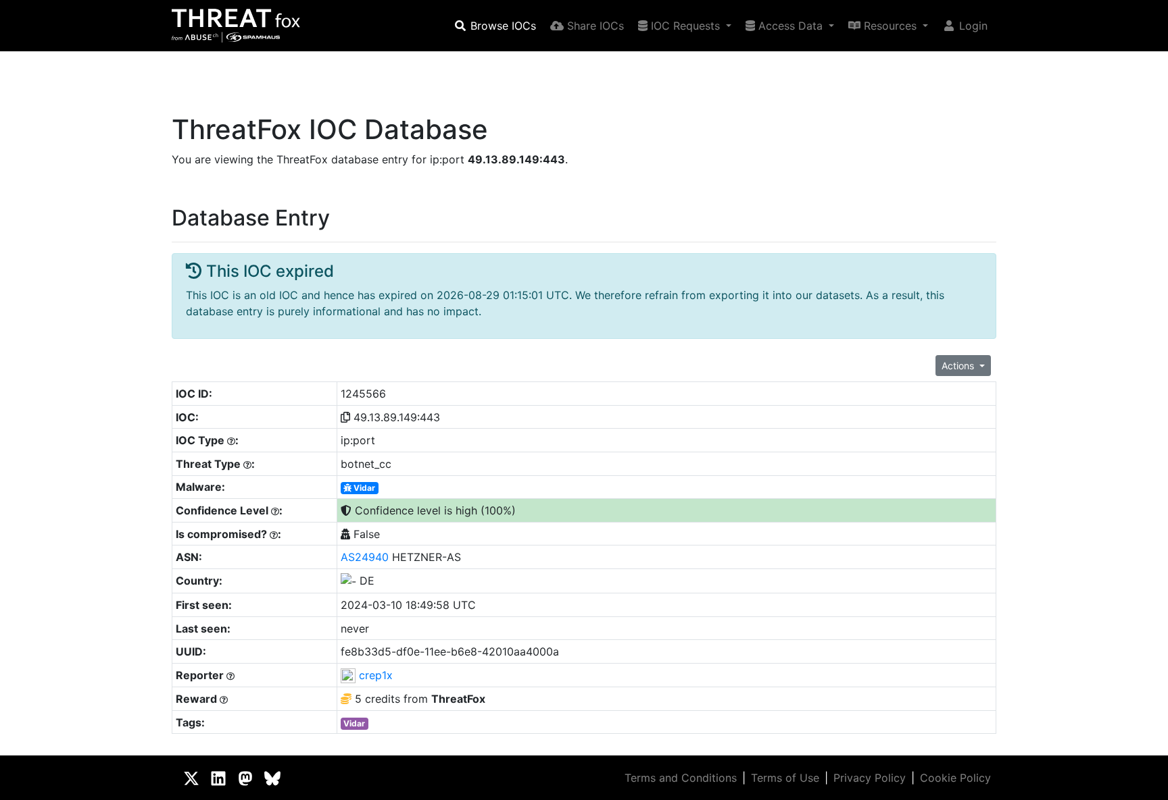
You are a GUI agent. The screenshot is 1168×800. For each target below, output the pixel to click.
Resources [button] (890, 25)
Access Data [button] (790, 25)
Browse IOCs (501, 25)
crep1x (376, 675)
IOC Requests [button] (685, 25)
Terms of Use (785, 777)
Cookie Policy (955, 777)
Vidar (363, 488)
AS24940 (365, 557)
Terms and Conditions (681, 777)
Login (972, 25)
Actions (959, 365)
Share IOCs (594, 25)
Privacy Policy (869, 777)
